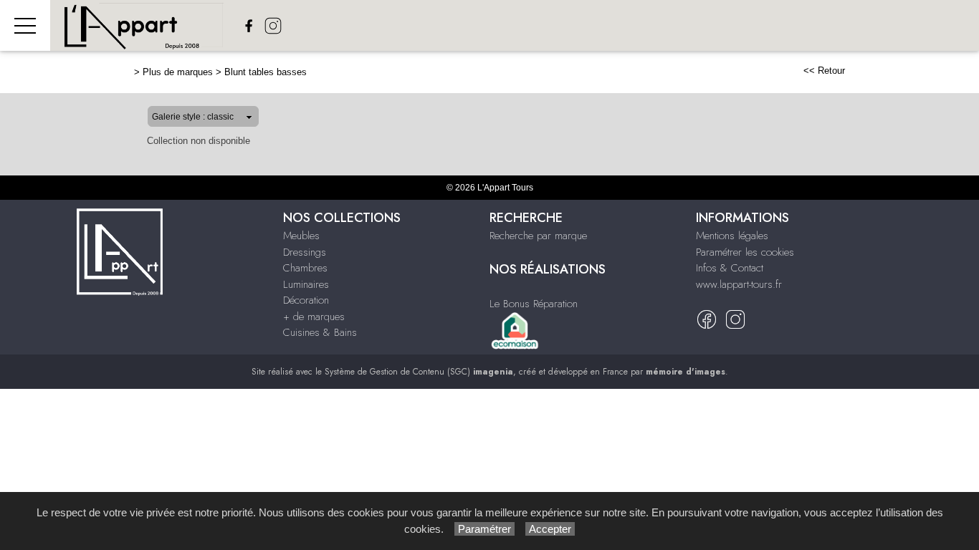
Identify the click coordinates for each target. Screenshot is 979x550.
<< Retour (824, 70)
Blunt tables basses (265, 72)
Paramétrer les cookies (745, 252)
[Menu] (25, 25)
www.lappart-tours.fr (739, 284)
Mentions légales (732, 235)
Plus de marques (178, 72)
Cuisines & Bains (320, 332)
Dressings (304, 252)
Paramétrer (484, 529)
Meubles (301, 235)
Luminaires (306, 284)
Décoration (306, 300)
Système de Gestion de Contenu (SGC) (419, 371)
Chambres (305, 268)
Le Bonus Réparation (534, 304)
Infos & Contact (729, 268)
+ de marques (314, 316)
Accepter (550, 529)
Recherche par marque (538, 235)
